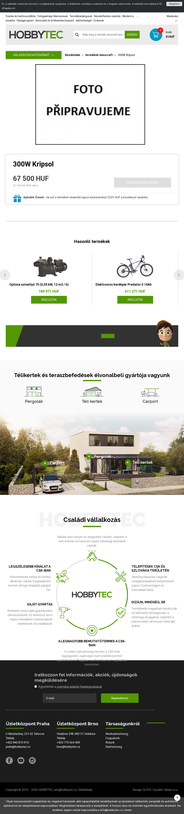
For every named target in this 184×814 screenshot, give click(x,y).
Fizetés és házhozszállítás (21, 16)
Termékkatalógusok (81, 16)
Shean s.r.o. (171, 790)
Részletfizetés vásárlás (107, 16)
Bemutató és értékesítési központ (55, 20)
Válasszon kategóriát (31, 55)
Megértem (174, 4)
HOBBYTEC (45, 790)
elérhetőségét (84, 20)
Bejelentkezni (119, 698)
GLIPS (147, 790)
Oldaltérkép (85, 790)
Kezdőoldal (72, 55)
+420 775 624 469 (68, 742)
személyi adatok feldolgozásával (79, 686)
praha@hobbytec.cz (18, 746)
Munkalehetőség (116, 734)
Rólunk (110, 742)
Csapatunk (112, 738)
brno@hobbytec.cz (68, 746)
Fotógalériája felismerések (53, 16)
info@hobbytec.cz (65, 790)
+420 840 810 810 (17, 742)
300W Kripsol (126, 55)
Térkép (10, 738)
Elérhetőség (113, 746)
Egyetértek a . (70, 686)
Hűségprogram (25, 20)
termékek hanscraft (99, 55)
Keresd (132, 34)
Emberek (99, 20)
